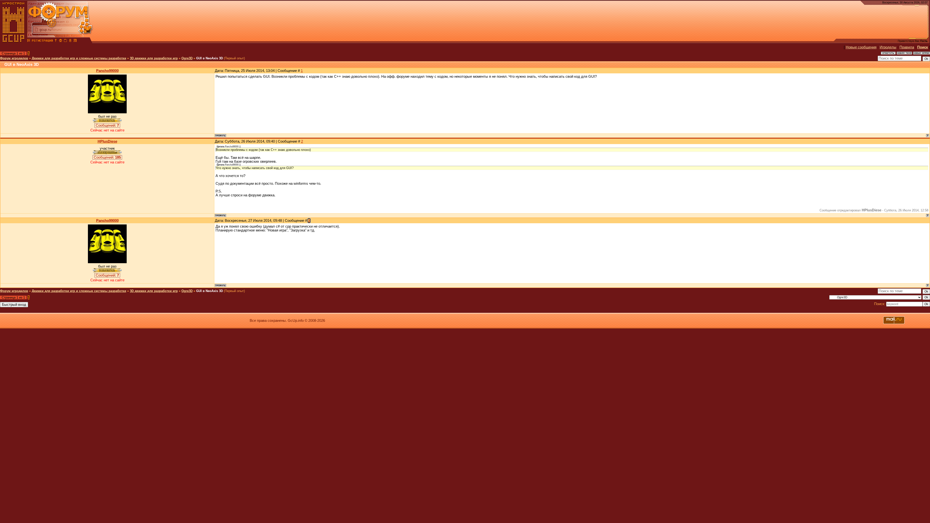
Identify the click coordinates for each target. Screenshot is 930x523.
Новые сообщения (861, 47)
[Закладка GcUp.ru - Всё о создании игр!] (65, 41)
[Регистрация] (42, 41)
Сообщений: (107, 125)
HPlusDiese (107, 141)
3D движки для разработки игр (154, 58)
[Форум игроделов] (28, 41)
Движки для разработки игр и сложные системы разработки (79, 58)
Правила (906, 47)
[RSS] (75, 41)
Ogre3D (187, 58)
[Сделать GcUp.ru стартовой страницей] (60, 41)
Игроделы (888, 47)
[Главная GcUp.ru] (13, 41)
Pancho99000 (107, 71)
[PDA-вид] (70, 41)
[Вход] (55, 41)
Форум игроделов (14, 58)
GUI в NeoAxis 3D (209, 58)
